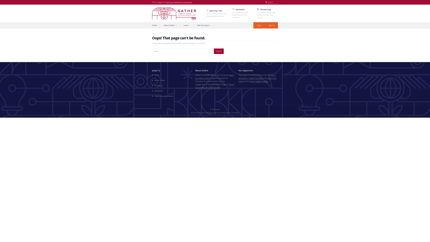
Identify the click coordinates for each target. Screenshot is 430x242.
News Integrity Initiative (259, 81)
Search (219, 51)
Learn (186, 25)
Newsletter (240, 13)
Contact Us (158, 85)
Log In (259, 25)
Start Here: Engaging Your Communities (179, 2)
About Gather (169, 25)
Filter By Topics (203, 25)
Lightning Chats (217, 13)
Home (154, 25)
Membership (266, 13)
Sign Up (272, 25)
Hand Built (235, 113)
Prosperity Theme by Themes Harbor (218, 113)
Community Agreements (163, 96)
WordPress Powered (198, 113)
